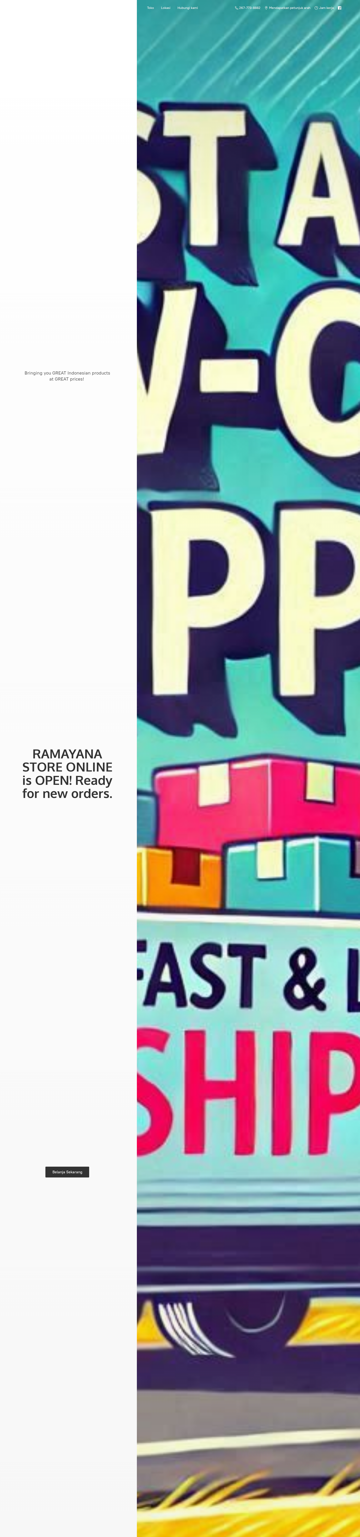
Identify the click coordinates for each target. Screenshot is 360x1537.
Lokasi (165, 8)
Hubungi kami (188, 8)
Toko (150, 8)
